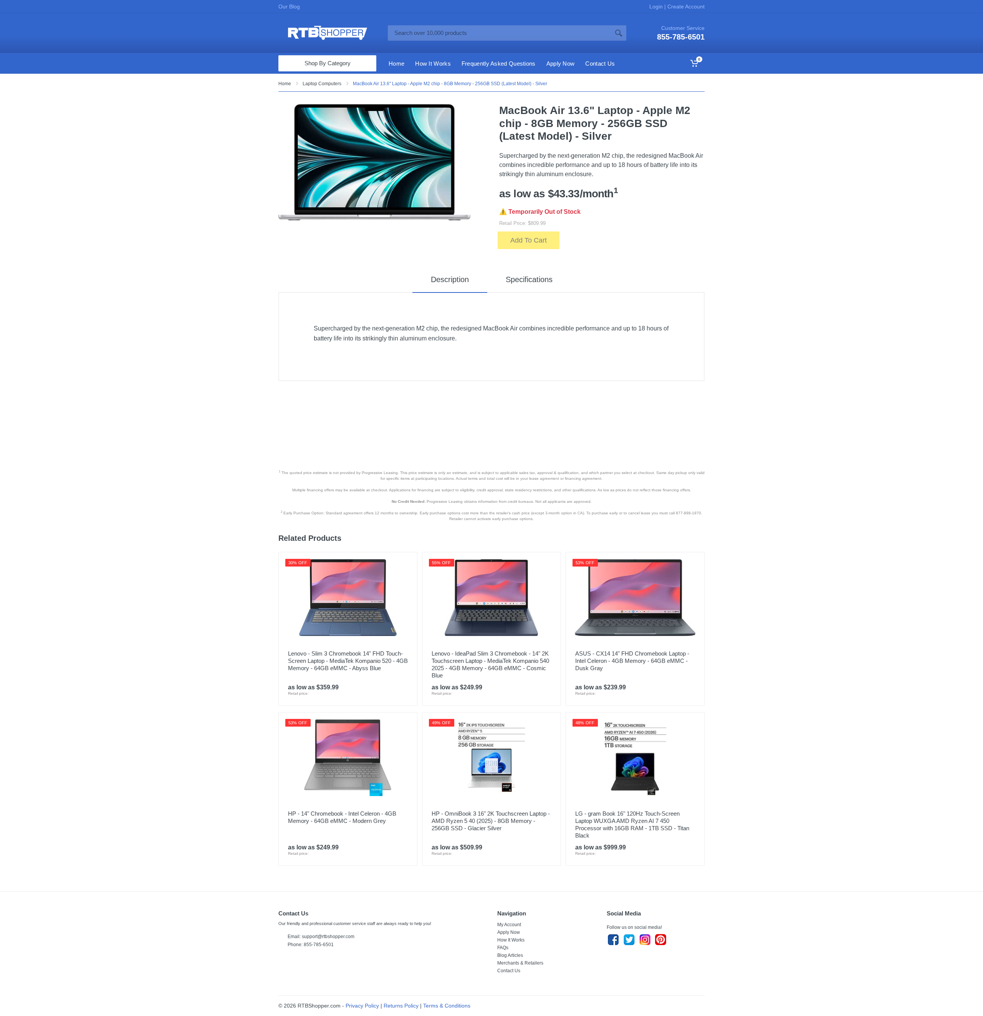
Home (284, 83)
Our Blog (289, 6)
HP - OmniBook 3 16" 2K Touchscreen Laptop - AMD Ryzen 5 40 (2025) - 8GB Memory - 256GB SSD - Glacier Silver (491, 820)
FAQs (502, 947)
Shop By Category (327, 63)
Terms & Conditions (446, 1006)
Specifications (529, 279)
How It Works (511, 940)
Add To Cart (528, 240)
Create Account (685, 6)
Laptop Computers (322, 83)
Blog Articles (510, 955)
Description (450, 279)
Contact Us (508, 970)
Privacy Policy (362, 1006)
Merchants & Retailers (520, 963)
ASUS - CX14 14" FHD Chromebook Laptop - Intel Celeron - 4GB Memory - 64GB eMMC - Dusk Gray (632, 660)
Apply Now (508, 932)
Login (656, 6)
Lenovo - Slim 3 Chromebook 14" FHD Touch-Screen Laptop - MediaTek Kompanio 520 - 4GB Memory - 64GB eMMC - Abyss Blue (348, 660)
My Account (509, 924)
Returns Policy (401, 1006)
